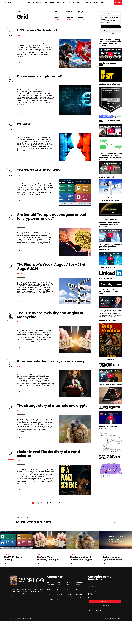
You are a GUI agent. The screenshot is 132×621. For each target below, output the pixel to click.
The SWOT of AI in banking (39, 170)
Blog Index (20, 273)
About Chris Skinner (110, 219)
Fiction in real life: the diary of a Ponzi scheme (48, 453)
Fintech (19, 81)
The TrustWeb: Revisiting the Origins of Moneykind (50, 315)
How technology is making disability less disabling (114, 558)
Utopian (120, 618)
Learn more (110, 197)
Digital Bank (8, 554)
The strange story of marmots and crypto (52, 405)
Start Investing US (105, 145)
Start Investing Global (116, 145)
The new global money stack (15, 558)
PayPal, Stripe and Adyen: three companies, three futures (79, 558)
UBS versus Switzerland (37, 30)
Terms (110, 34)
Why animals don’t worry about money (50, 361)
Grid (18, 366)
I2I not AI (24, 124)
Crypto (19, 223)
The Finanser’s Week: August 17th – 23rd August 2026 (51, 266)
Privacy (115, 34)
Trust (19, 322)
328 (59, 503)
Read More (13, 600)
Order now (110, 359)
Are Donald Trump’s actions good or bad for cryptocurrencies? (51, 216)
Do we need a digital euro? (39, 76)
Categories (8, 2)
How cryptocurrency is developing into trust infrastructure (48, 558)
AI (17, 129)
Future (19, 35)
